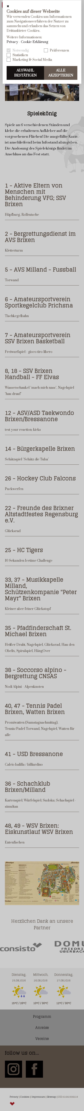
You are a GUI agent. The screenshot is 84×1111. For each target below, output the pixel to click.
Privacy (12, 42)
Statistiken (20, 55)
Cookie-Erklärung (34, 42)
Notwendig (21, 50)
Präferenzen (59, 50)
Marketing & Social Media (32, 60)
